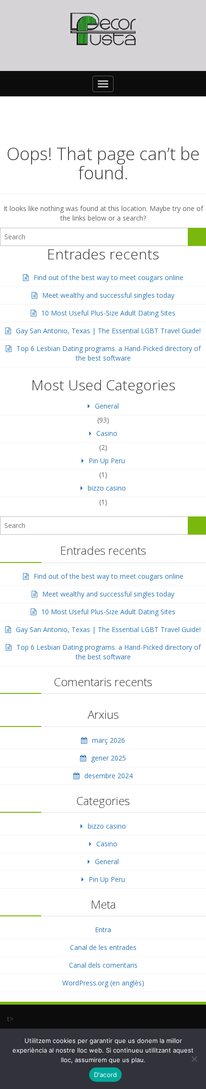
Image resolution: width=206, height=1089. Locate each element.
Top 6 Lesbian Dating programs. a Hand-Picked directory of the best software (108, 353)
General (107, 405)
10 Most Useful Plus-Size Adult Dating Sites (108, 312)
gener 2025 (108, 757)
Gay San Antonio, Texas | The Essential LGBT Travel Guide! (108, 330)
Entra (103, 929)
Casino (106, 433)
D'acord (105, 1074)
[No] (194, 1059)
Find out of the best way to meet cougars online (108, 277)
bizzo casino (107, 487)
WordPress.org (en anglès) (103, 982)
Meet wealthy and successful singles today (108, 295)
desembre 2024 (108, 775)
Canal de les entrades (103, 947)
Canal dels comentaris (103, 965)
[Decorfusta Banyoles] (103, 29)
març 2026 (108, 740)
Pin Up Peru (107, 460)
